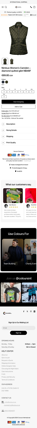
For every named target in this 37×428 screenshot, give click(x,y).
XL (26, 89)
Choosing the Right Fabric (10, 369)
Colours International (24, 417)
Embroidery (5, 111)
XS (4, 89)
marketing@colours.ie (12, 405)
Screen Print (5, 113)
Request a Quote (7, 360)
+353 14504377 (9, 411)
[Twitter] (27, 311)
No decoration (6, 116)
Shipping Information (8, 363)
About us (4, 355)
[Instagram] (31, 311)
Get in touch (6, 358)
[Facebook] (24, 311)
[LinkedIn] (34, 311)
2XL (32, 89)
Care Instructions (7, 371)
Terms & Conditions (8, 380)
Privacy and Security (8, 377)
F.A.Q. (3, 374)
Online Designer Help (9, 366)
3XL (4, 94)
